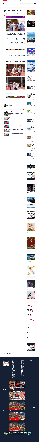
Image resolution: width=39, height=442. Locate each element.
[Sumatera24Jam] (6, 3)
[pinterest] (4, 23)
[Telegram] (4, 20)
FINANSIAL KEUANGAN (30, 304)
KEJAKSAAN (22, 364)
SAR (15, 373)
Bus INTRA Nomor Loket (33, 94)
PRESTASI (31, 314)
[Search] (30, 3)
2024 (31, 331)
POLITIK (16, 5)
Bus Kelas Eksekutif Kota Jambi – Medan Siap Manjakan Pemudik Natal (33, 86)
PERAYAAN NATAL (15, 370)
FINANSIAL (13, 5)
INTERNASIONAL (29, 306)
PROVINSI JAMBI (23, 5)
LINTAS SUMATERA (7, 5)
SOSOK (32, 320)
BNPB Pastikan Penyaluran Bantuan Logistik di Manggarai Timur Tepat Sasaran (16, 117)
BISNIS (15, 361)
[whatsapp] (4, 22)
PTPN (31, 315)
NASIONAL (26, 5)
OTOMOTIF (29, 5)
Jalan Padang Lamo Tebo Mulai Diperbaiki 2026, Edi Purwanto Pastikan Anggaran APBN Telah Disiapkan (16, 113)
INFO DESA (15, 365)
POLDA (28, 314)
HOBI (15, 364)
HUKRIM (31, 305)
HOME (4, 5)
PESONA (15, 371)
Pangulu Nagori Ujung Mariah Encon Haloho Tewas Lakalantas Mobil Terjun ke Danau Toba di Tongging (33, 78)
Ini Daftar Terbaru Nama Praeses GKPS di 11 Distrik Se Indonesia (33, 111)
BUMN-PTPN (19, 5)
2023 (31, 332)
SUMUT (11, 5)
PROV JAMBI (28, 315)
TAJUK (15, 377)
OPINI (15, 369)
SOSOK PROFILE (15, 376)
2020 (31, 336)
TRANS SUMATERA (29, 323)
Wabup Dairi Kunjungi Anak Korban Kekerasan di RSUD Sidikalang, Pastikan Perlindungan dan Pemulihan (16, 133)
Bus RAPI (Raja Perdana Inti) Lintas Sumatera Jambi (33, 128)
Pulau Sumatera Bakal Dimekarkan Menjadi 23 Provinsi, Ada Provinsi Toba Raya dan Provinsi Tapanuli (33, 102)
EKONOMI (15, 362)
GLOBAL (28, 305)
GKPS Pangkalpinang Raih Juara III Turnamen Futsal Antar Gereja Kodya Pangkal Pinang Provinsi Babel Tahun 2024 (33, 145)
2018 (31, 338)
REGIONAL (10, 93)
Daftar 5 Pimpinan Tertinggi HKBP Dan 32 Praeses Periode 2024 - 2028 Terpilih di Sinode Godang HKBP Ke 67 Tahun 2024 (33, 153)
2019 (31, 337)
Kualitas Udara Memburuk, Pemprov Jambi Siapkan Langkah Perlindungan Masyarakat (16, 129)
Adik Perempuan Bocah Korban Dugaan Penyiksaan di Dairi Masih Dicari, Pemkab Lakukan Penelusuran (16, 125)
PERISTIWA (22, 370)
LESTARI (21, 365)
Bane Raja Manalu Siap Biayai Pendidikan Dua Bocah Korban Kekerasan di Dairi (17, 121)
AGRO (15, 360)
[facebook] (4, 17)
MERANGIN (28, 310)
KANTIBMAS (15, 366)
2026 (31, 328)
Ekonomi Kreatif (15, 363)
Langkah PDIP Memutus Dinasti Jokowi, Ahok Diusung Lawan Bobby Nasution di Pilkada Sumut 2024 (33, 137)
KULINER (15, 367)
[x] (4, 18)
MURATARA (32, 310)
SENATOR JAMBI (29, 319)
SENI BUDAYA (28, 320)
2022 (31, 333)
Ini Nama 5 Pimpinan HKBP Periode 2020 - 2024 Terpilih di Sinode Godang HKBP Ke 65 (33, 119)
